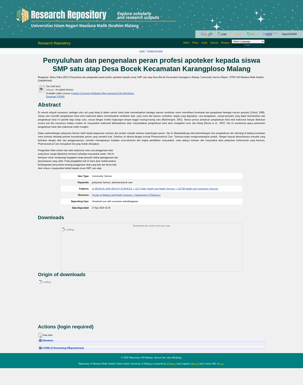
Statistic (214, 42)
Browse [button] (225, 42)
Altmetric (47, 340)
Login (142, 51)
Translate (255, 45)
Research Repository (54, 43)
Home (186, 42)
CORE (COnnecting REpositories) (63, 348)
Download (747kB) (55, 96)
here (222, 364)
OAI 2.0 (195, 363)
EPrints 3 (171, 363)
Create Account (155, 51)
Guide (204, 42)
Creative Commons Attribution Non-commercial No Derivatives (102, 93)
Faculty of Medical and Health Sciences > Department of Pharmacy (126, 195)
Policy (195, 42)
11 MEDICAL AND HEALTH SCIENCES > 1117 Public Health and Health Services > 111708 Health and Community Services (155, 188)
